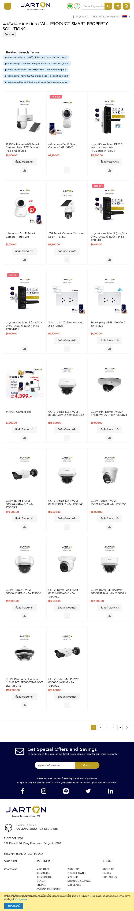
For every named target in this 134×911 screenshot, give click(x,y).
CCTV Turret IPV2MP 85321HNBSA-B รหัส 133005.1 (108, 502)
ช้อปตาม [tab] (9, 34)
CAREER (106, 873)
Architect (43, 869)
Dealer (41, 881)
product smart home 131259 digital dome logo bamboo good (36, 82)
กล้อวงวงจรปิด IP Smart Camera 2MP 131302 (63, 146)
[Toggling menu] (5, 6)
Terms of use (24, 854)
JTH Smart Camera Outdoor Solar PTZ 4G (66, 235)
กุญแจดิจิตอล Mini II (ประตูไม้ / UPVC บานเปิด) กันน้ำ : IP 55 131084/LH (109, 237)
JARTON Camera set (18, 412)
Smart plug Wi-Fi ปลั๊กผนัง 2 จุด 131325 (108, 324)
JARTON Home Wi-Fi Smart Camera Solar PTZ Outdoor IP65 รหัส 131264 (23, 147)
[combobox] (96, 6)
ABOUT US (108, 869)
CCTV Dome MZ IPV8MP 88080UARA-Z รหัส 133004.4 (108, 591)
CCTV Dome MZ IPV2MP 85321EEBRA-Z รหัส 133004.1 (65, 502)
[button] (24, 170)
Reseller (73, 877)
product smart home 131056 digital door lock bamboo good (35, 57)
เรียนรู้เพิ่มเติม (21, 899)
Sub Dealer (74, 885)
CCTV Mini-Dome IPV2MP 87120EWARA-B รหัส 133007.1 (109, 413)
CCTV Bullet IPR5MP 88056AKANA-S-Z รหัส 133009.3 (20, 504)
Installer (73, 869)
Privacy (38, 854)
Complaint (10, 869)
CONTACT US (109, 877)
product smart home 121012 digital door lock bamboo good (35, 69)
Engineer (42, 885)
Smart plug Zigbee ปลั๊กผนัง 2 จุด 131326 (65, 324)
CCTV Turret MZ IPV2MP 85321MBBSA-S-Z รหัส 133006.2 (63, 593)
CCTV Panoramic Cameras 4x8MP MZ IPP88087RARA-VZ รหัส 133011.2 (24, 682)
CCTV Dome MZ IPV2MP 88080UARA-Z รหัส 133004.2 (66, 413)
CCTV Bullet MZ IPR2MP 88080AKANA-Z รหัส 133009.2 (63, 682)
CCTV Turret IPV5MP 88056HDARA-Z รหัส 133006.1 (24, 591)
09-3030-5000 (26, 829)
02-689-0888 (48, 829)
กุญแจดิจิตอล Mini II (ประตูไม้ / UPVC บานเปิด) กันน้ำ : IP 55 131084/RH (24, 326)
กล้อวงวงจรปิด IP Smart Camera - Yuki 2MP (20, 235)
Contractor (44, 877)
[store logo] (35, 6)
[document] (67, 901)
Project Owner (77, 873)
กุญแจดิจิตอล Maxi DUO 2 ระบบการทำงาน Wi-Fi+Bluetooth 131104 (107, 147)
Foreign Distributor (49, 888)
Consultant (44, 873)
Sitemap (9, 854)
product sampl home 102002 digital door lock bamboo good (36, 75)
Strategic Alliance (79, 881)
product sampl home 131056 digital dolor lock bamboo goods (36, 63)
